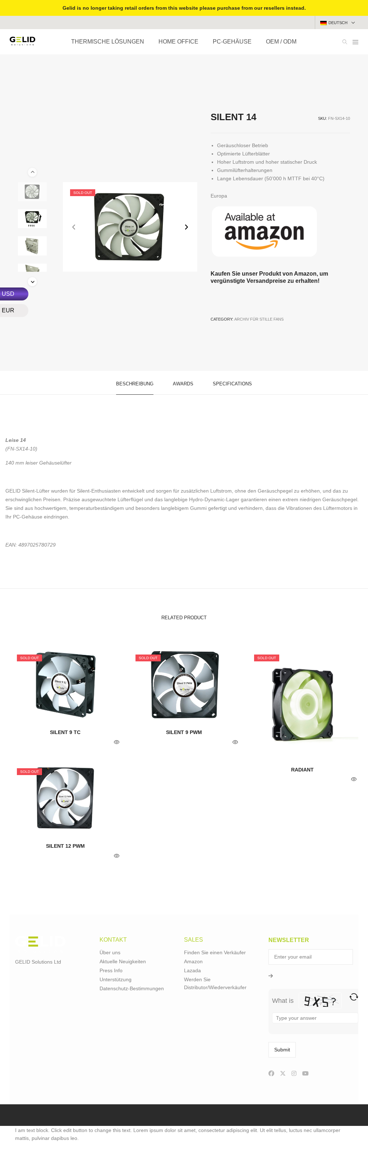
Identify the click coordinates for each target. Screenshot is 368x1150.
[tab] (134, 383)
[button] (186, 227)
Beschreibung (134, 383)
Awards (183, 383)
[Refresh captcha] (353, 996)
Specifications (232, 383)
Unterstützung (116, 979)
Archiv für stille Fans (259, 319)
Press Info (111, 970)
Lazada (192, 970)
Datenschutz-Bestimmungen (132, 988)
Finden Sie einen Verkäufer (215, 952)
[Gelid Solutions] (22, 42)
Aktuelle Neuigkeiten (123, 961)
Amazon (193, 961)
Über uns (110, 952)
